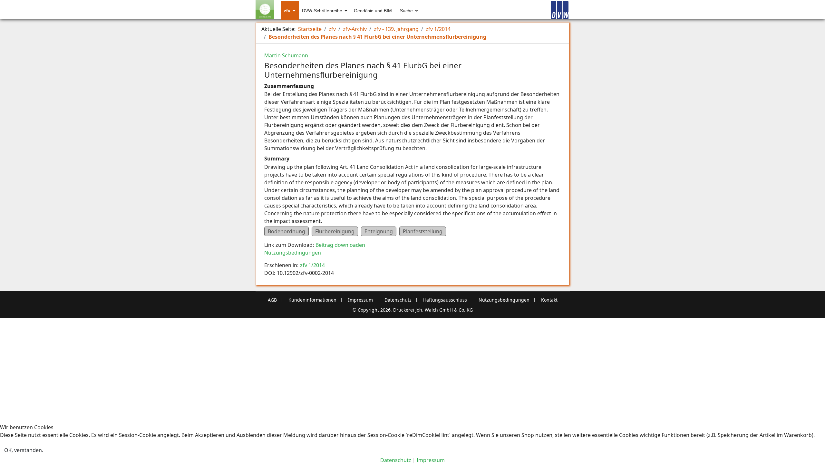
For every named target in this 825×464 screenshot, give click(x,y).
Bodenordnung (286, 231)
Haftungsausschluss (445, 300)
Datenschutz (398, 300)
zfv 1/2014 (312, 265)
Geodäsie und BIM (373, 10)
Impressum (360, 300)
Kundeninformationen (312, 300)
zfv (287, 10)
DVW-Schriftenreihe (322, 10)
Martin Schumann (286, 55)
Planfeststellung (422, 231)
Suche (406, 10)
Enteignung (378, 231)
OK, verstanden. (23, 450)
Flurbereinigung (334, 231)
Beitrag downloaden (340, 244)
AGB (272, 300)
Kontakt (549, 300)
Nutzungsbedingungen (292, 252)
